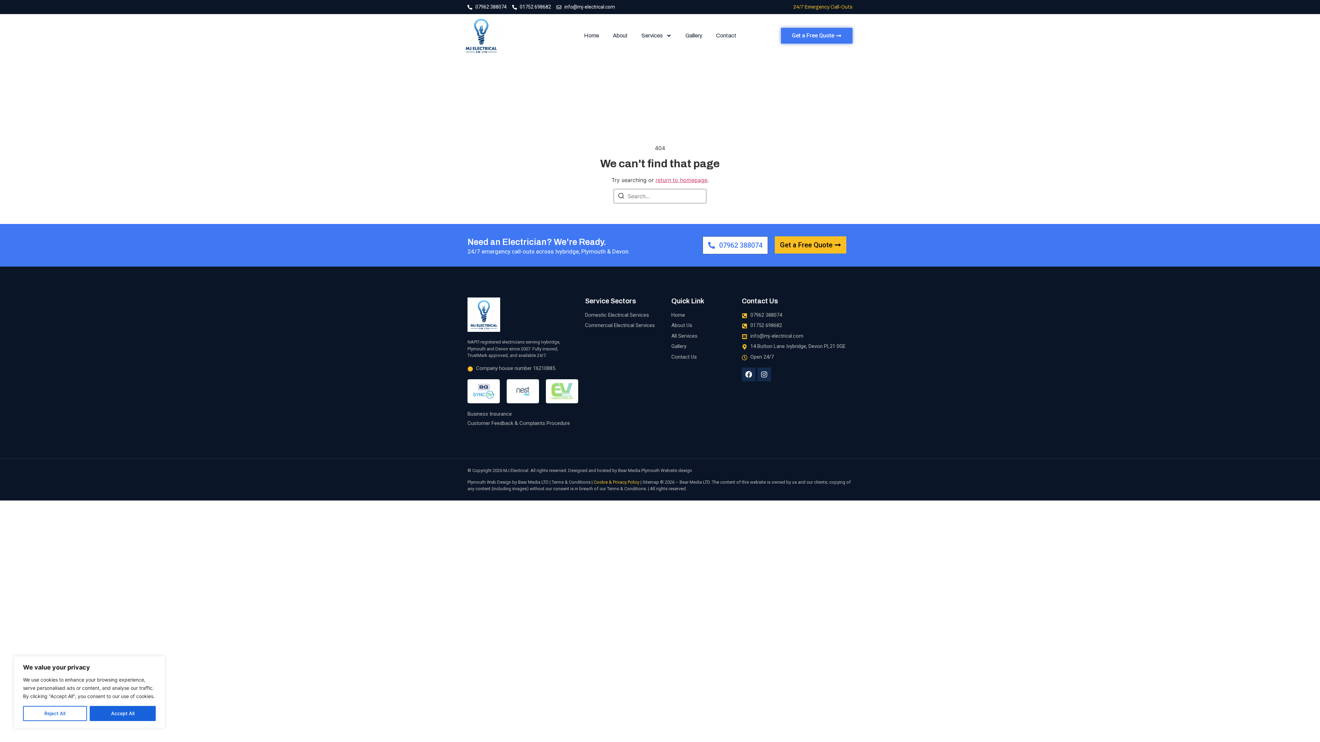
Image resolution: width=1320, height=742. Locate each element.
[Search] (621, 197)
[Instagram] (764, 374)
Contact (726, 35)
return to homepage (681, 180)
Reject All (54, 713)
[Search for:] (660, 196)
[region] (89, 692)
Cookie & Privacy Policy (616, 482)
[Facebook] (749, 374)
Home (591, 35)
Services (652, 35)
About (620, 35)
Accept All (122, 713)
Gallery (693, 35)
